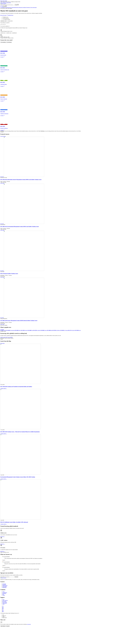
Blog (3, 594)
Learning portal (8, 2)
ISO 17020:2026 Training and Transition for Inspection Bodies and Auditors (16, 386)
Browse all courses (3, 15)
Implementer (16, 7)
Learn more (29, 624)
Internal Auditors (11, 7)
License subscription (33, 7)
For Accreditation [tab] (3, 42)
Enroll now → (2, 536)
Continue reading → (3, 388)
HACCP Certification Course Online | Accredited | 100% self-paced (14, 522)
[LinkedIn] (2, 610)
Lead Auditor (4, 586)
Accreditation (24, 7)
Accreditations (4, 592)
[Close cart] (1, 622)
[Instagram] (2, 607)
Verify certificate (3, 2)
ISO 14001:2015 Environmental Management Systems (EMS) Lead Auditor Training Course (19, 226)
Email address (2, 576)
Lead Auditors (6, 7)
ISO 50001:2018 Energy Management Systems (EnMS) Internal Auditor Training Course (18, 320)
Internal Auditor (4, 585)
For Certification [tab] (9, 42)
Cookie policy (4, 603)
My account (4, 601)
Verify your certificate (9, 337)
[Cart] (2, 6)
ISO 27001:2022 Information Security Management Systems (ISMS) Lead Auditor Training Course (20, 179)
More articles (2, 343)
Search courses (2, 4)
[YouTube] (2, 608)
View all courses (3, 136)
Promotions (28, 7)
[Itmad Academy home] (3, 3)
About (3, 591)
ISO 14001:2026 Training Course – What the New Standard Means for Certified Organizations (20, 431)
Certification (20, 7)
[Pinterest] (2, 609)
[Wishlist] (1, 6)
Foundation (2, 7)
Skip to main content (3, 0)
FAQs (3, 599)
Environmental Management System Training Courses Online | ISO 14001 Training (17, 476)
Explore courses (2, 337)
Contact (3, 595)
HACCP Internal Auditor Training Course (9, 273)
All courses (2, 329)
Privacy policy (4, 602)
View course (2, 183)
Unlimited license (10, 15)
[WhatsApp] (2, 611)
